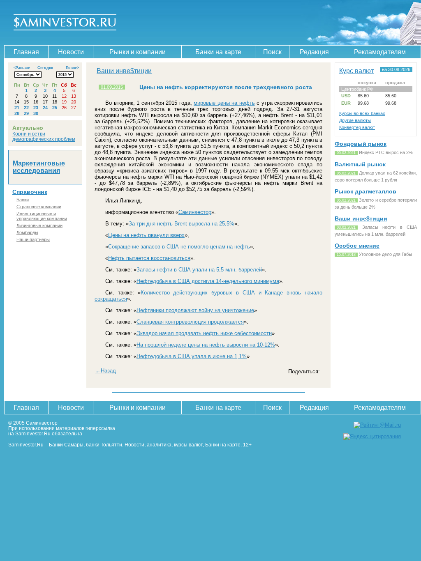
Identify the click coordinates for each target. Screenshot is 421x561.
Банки (22, 199)
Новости (71, 51)
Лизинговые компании (39, 225)
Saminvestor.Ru (33, 433)
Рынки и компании (137, 51)
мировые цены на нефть (224, 103)
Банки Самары (66, 444)
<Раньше (22, 68)
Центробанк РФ (357, 89)
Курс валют (356, 70)
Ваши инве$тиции (124, 70)
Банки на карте (218, 51)
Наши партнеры (33, 239)
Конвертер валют (357, 127)
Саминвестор (194, 212)
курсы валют (188, 444)
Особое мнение (357, 245)
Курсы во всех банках (362, 113)
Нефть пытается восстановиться (149, 258)
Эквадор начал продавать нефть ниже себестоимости (204, 333)
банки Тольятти (104, 444)
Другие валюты (355, 120)
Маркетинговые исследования (39, 167)
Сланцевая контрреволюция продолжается (190, 322)
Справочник (29, 192)
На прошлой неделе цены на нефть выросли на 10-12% (205, 345)
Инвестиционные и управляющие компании (41, 216)
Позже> (72, 68)
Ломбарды (27, 232)
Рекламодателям (380, 51)
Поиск (272, 51)
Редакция (314, 51)
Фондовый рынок (360, 143)
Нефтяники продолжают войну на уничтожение (195, 310)
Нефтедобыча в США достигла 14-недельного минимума (207, 281)
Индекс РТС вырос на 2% (386, 152)
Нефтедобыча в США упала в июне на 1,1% (191, 356)
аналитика (159, 444)
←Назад (105, 371)
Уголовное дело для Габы (385, 254)
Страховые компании (38, 206)
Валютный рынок (360, 164)
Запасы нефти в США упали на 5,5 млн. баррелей (199, 270)
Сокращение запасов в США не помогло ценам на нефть (179, 247)
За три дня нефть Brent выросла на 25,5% (181, 224)
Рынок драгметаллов (365, 191)
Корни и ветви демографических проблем (43, 136)
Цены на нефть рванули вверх (146, 235)
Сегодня (45, 68)
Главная (26, 51)
